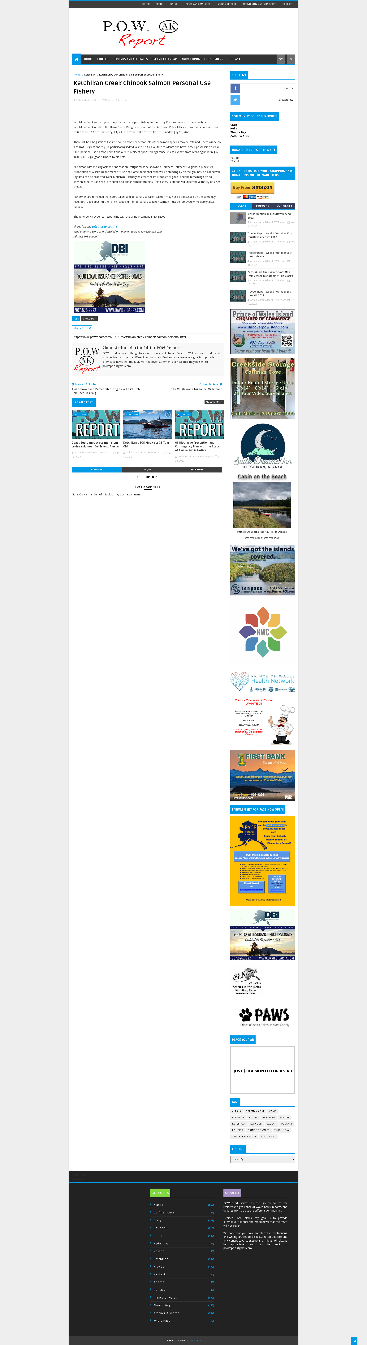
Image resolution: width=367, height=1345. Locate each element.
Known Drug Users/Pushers (259, 4)
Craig (273, 1111)
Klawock (256, 1123)
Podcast (287, 4)
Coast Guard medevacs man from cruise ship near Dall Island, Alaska (95, 444)
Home (146, 4)
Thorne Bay (281, 1130)
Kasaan (284, 1117)
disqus (147, 469)
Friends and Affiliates (197, 4)
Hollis (253, 1117)
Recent (241, 205)
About (159, 4)
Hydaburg (268, 1117)
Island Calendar (226, 4)
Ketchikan (90, 74)
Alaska (236, 1111)
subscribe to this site (104, 226)
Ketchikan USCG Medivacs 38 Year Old (146, 444)
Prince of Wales (259, 1130)
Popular (263, 205)
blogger (96, 469)
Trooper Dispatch (244, 1136)
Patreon (235, 157)
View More (216, 402)
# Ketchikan (89, 318)
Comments (284, 205)
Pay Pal (235, 161)
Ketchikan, (124, 100)
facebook (197, 469)
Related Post (84, 402)
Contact (173, 4)
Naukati (271, 1123)
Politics (237, 1130)
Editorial (238, 1117)
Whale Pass (268, 1136)
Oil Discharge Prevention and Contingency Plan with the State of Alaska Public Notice (197, 446)
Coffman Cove (255, 1111)
